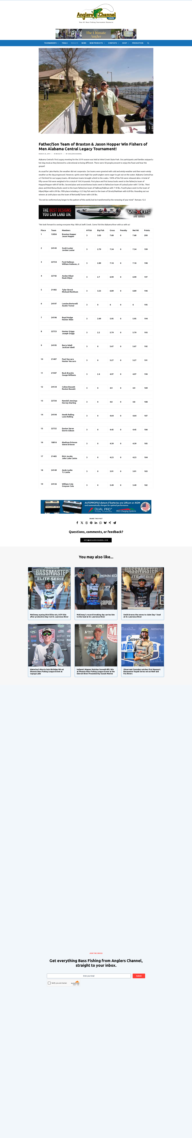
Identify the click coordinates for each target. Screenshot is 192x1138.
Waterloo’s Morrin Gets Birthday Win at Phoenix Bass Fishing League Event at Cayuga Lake (47, 671)
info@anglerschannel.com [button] (96, 540)
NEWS (84, 43)
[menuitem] (51, 43)
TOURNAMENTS (50, 43)
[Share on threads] (86, 523)
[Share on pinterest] (91, 523)
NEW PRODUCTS (96, 43)
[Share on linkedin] (96, 523)
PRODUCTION (137, 43)
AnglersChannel (75, 154)
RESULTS (74, 43)
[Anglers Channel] (96, 13)
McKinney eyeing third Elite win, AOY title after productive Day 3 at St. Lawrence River (49, 616)
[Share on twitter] (82, 523)
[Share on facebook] (77, 523)
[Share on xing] (110, 523)
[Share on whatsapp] (100, 523)
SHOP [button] (124, 43)
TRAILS (65, 43)
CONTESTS (112, 43)
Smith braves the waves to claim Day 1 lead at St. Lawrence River (142, 616)
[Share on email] (114, 523)
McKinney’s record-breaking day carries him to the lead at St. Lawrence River (96, 616)
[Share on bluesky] (105, 523)
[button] (148, 43)
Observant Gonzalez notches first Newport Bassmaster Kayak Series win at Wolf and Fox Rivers (141, 671)
